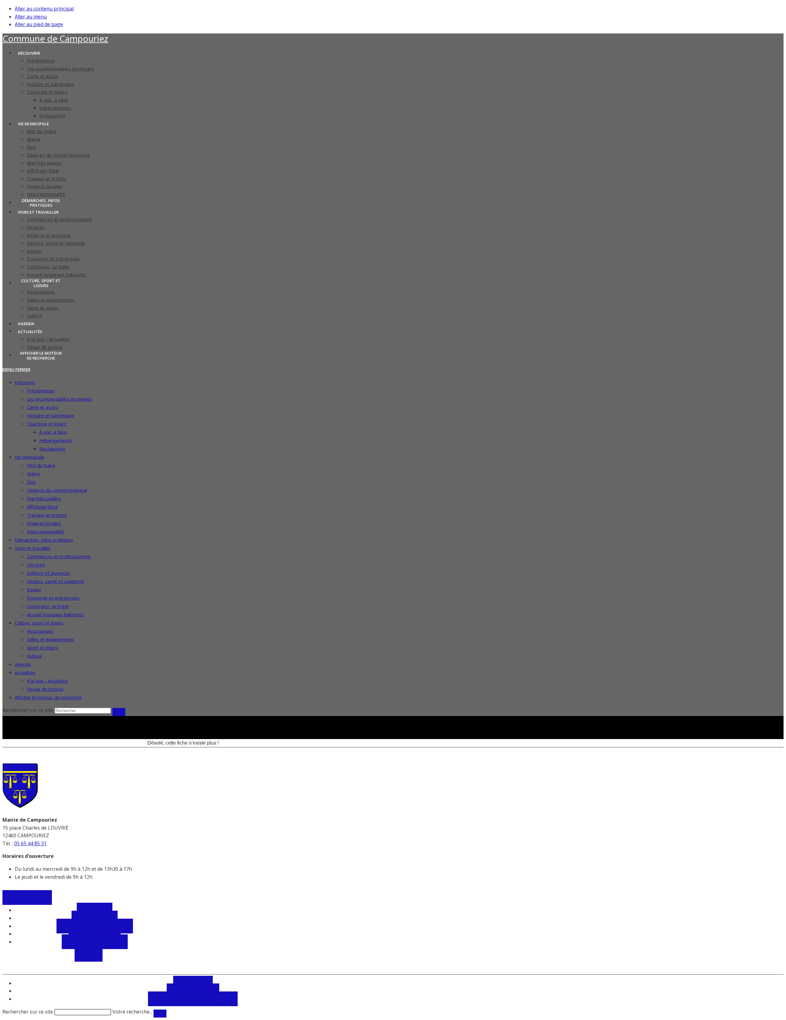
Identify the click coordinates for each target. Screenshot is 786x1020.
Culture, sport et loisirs (39, 623)
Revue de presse (45, 689)
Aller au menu (31, 16)
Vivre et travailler (33, 548)
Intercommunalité (45, 531)
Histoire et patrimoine (50, 415)
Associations (40, 631)
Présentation (41, 390)
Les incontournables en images (59, 399)
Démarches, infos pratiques (44, 540)
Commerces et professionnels (59, 556)
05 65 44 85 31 (30, 843)
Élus (31, 482)
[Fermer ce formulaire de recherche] (160, 1014)
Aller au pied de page (39, 24)
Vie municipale (29, 457)
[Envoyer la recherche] (118, 712)
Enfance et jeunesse (48, 573)
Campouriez (55, 38)
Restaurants (52, 449)
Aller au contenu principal (44, 8)
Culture (34, 656)
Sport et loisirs (42, 647)
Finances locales (44, 523)
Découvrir (25, 382)
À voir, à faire (53, 432)
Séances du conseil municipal (57, 490)
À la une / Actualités (47, 681)
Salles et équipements (50, 639)
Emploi (34, 589)
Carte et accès (42, 407)
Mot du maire (41, 465)
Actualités (25, 672)
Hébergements (55, 440)
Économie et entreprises (53, 598)
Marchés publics (44, 498)
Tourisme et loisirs (47, 424)
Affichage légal (42, 507)
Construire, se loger (48, 606)
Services (36, 565)
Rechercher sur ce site (27, 1011)
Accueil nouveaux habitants (55, 614)
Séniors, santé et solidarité (55, 581)
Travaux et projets (47, 515)
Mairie (33, 473)
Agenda (23, 664)
